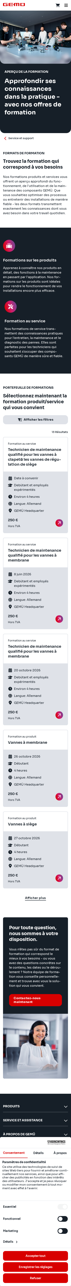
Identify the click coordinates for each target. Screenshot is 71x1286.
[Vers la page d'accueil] (14, 4)
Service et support (21, 138)
